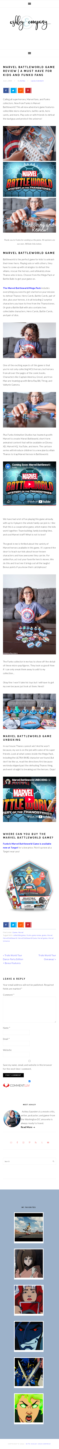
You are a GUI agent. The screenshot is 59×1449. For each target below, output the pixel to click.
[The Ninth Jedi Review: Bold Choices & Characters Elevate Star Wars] (29, 1277)
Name (6, 1028)
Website (7, 1050)
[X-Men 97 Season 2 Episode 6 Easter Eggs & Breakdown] (29, 1421)
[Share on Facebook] (6, 90)
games (44, 935)
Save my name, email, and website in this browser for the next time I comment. (27, 1067)
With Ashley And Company (29, 27)
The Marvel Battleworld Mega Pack (22, 288)
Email (6, 1039)
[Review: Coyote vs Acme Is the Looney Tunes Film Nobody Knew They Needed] (29, 1240)
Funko (29, 935)
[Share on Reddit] (21, 90)
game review (36, 935)
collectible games (19, 935)
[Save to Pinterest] (28, 90)
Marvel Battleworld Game (27, 938)
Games (15, 932)
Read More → (28, 1127)
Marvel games (43, 938)
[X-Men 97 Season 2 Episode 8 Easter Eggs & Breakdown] (29, 1349)
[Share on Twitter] (13, 90)
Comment (8, 994)
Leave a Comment (37, 81)
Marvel (20, 932)
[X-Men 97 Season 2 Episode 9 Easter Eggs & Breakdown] (29, 1313)
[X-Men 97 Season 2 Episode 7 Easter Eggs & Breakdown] (29, 1385)
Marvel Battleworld (10, 938)
